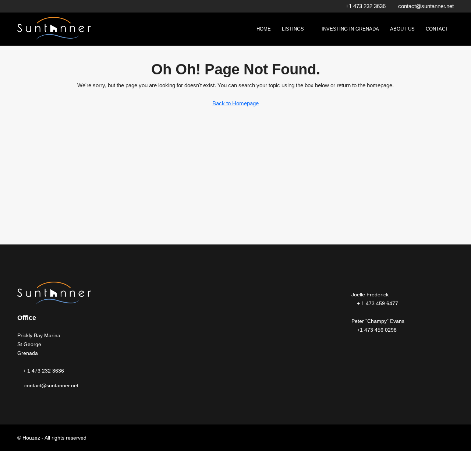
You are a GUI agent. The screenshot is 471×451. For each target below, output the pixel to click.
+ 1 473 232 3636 (42, 371)
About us (402, 29)
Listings (293, 29)
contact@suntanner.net (51, 385)
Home (263, 29)
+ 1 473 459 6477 (376, 303)
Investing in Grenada (350, 29)
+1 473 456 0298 (376, 330)
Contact (437, 29)
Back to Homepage (235, 103)
